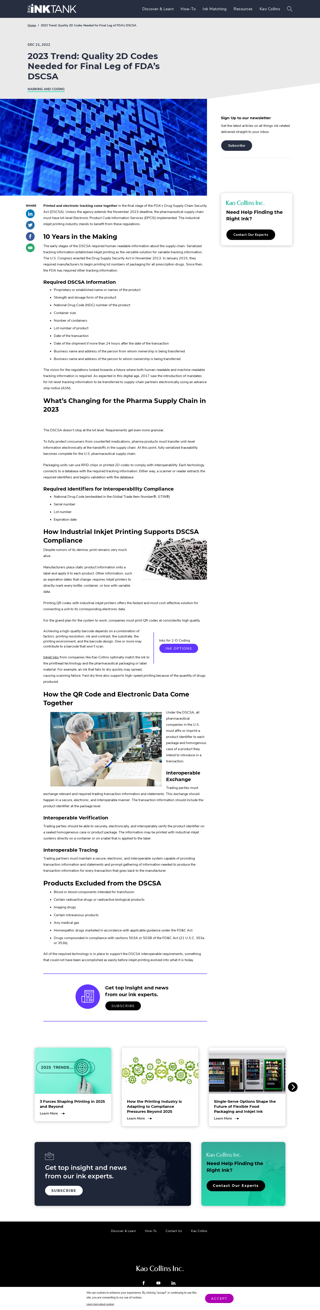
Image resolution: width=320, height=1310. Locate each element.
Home (32, 25)
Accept (219, 1298)
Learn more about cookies (100, 1304)
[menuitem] (158, 9)
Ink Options (181, 649)
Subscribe (126, 1007)
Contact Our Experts (254, 236)
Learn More (52, 1113)
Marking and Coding (46, 89)
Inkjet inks (51, 657)
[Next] (293, 1087)
